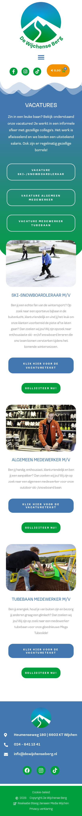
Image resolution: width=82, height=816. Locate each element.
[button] (41, 57)
